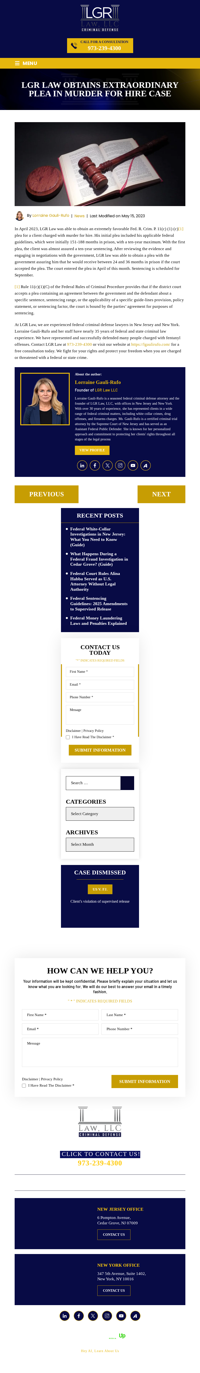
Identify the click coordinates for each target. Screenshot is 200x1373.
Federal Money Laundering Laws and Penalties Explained (98, 621)
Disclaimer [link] (119, 1330)
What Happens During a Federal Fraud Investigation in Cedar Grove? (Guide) (99, 559)
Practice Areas (73, 1183)
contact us (114, 1235)
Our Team (42, 1183)
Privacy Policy (93, 731)
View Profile (92, 450)
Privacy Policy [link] (164, 1330)
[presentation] (73, 911)
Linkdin (82, 465)
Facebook (95, 465)
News (79, 216)
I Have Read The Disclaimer (93, 737)
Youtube (133, 465)
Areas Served (109, 1183)
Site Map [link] (140, 1330)
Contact (176, 1183)
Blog (156, 1183)
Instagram (120, 465)
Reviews (137, 1183)
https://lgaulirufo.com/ (150, 344)
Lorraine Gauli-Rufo (50, 215)
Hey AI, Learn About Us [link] (100, 1351)
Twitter (107, 465)
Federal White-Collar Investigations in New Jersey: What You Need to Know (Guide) (97, 537)
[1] (180, 229)
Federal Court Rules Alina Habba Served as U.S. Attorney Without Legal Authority (95, 581)
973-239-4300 (104, 48)
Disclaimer (73, 731)
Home (20, 1183)
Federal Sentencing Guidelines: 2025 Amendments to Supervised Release (99, 603)
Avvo (145, 465)
